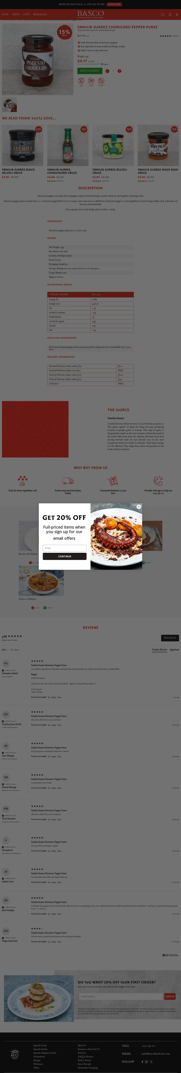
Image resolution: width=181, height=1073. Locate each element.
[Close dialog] (138, 506)
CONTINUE (64, 556)
